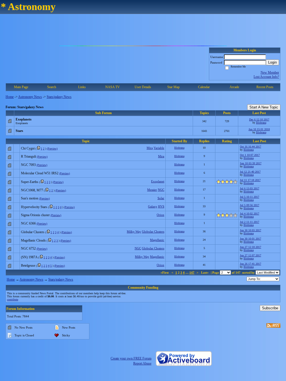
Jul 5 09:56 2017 (249, 205)
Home (10, 97)
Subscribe (270, 308)
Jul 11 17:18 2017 (250, 180)
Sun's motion (29, 198)
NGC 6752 (28, 248)
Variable (159, 147)
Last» (205, 272)
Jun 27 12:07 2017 (250, 255)
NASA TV (112, 87)
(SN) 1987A (29, 257)
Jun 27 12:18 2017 (250, 247)
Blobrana (261, 122)
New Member (270, 72)
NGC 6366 (28, 223)
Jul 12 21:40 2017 (250, 171)
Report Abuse (142, 363)
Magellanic (157, 240)
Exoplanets (24, 119)
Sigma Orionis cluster (35, 215)
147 (191, 272)
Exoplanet (157, 181)
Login (272, 62)
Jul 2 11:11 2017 (249, 221)
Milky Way (134, 231)
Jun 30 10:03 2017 (250, 230)
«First (165, 272)
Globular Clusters (32, 232)
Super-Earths (29, 182)
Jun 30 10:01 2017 (250, 238)
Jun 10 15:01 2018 (259, 129)
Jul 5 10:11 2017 (249, 196)
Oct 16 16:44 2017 (250, 146)
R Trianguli (28, 156)
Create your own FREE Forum (131, 358)
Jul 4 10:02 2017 (249, 213)
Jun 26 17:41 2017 (250, 263)
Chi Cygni (28, 148)
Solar (161, 198)
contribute (12, 299)
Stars (19, 131)
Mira (150, 147)
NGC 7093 (28, 165)
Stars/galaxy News (59, 97)
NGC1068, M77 (32, 190)
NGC (161, 189)
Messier (152, 189)
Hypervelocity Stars (34, 207)
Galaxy (152, 206)
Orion (160, 214)
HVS (161, 206)
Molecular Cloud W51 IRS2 (39, 173)
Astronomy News (30, 97)
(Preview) (52, 148)
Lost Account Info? (266, 77)
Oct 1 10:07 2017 (250, 154)
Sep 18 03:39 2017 (250, 163)
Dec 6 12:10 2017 (259, 119)
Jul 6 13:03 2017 (249, 188)
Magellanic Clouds (33, 240)
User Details (143, 87)
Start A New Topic (263, 107)
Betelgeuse (28, 265)
